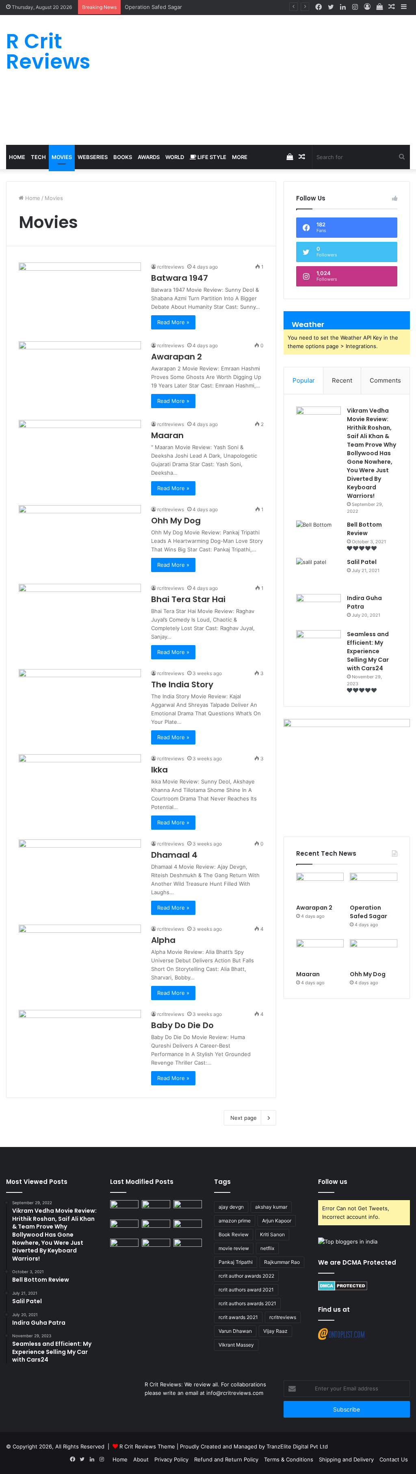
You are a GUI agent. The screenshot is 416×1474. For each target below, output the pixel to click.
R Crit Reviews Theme (147, 1446)
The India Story (182, 684)
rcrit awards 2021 (238, 1317)
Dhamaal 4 (175, 855)
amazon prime (235, 1221)
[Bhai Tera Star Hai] (80, 618)
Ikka (159, 769)
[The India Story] (80, 703)
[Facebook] (318, 7)
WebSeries (93, 157)
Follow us (332, 1181)
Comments (385, 380)
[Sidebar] (404, 7)
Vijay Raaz (275, 1331)
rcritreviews (170, 267)
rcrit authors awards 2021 (247, 1303)
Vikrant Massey (236, 1345)
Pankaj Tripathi (236, 1262)
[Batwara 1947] (80, 297)
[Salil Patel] (318, 573)
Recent (342, 380)
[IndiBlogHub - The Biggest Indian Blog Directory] (347, 1241)
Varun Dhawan (235, 1331)
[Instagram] (355, 7)
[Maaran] (80, 454)
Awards (149, 157)
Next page (243, 1118)
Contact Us (393, 1459)
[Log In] (367, 7)
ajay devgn (231, 1207)
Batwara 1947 (179, 278)
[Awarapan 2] (80, 375)
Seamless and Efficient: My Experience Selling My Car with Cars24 (368, 651)
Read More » (173, 322)
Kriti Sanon (272, 1234)
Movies (62, 157)
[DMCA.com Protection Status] (342, 1288)
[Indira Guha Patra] (318, 609)
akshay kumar (271, 1207)
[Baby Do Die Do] (80, 1044)
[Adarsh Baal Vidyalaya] (187, 1247)
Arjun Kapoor (276, 1221)
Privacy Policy (171, 1459)
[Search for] (402, 157)
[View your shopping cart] (379, 7)
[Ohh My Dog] (80, 539)
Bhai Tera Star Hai (189, 599)
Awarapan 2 (176, 356)
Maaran (135, 7)
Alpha (163, 940)
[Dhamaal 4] (80, 873)
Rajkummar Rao (282, 1262)
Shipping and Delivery (346, 1459)
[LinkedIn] (343, 7)
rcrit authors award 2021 (246, 1290)
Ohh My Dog (177, 520)
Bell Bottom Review (364, 529)
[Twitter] (331, 7)
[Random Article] (392, 7)
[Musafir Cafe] (124, 1247)
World (174, 157)
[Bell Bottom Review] (318, 536)
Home (17, 157)
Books (122, 157)
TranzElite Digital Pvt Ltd (297, 1446)
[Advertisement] (277, 80)
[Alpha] (80, 959)
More (239, 157)
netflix (267, 1248)
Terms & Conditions (288, 1459)
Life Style (211, 157)
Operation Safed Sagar (368, 912)
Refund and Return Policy (226, 1459)
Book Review (234, 1234)
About (141, 1459)
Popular (303, 380)
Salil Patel (362, 562)
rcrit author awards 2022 (246, 1276)
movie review (234, 1248)
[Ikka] (80, 788)
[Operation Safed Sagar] (373, 886)
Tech (38, 157)
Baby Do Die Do (182, 1025)
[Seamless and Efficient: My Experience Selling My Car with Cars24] (318, 645)
